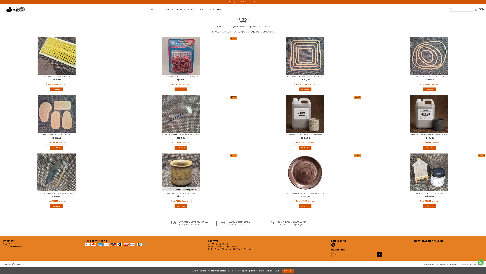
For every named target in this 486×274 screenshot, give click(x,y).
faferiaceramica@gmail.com (223, 247)
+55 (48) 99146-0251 (219, 244)
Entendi (288, 271)
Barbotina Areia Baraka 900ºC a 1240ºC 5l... (305, 135)
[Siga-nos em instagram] (333, 245)
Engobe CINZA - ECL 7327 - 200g (429, 193)
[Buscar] (471, 9)
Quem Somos (9, 244)
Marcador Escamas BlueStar (56, 76)
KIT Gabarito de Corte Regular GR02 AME (305, 76)
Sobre (191, 9)
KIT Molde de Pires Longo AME (56, 135)
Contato (201, 9)
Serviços (180, 9)
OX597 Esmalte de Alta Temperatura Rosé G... (305, 193)
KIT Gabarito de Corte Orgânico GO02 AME (429, 76)
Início (153, 9)
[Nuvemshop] (14, 265)
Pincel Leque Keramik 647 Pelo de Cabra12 (180, 135)
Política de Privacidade (13, 247)
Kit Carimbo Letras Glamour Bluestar (181, 76)
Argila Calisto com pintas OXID (181, 193)
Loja (161, 9)
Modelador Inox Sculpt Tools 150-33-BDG (56, 193)
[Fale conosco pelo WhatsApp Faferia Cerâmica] (480, 262)
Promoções (215, 9)
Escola (169, 9)
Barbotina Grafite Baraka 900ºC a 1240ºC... (429, 135)
